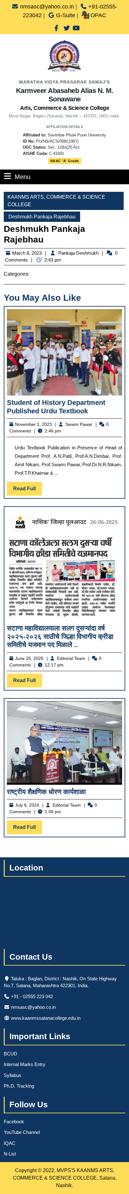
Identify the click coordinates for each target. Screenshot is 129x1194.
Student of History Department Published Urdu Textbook (56, 407)
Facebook (14, 1121)
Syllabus (12, 1075)
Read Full (27, 491)
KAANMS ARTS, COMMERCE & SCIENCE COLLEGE (56, 200)
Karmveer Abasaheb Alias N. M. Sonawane (64, 99)
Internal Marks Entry (24, 1064)
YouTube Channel (22, 1132)
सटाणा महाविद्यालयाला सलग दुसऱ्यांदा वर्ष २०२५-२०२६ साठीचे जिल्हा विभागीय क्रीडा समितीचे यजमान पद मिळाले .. (60, 636)
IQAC (9, 1143)
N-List (10, 1153)
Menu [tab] (22, 176)
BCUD (10, 1053)
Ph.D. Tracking (19, 1086)
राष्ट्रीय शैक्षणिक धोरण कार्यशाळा (46, 792)
